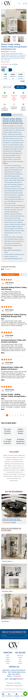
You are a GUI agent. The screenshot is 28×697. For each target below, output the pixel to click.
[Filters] (21, 274)
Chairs (8, 663)
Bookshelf (5, 621)
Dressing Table (7, 591)
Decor (20, 661)
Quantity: (4, 67)
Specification (17, 115)
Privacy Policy (10, 683)
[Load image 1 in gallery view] (7, 39)
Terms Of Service (18, 685)
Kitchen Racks (7, 561)
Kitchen (20, 657)
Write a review (10, 274)
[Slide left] (1, 39)
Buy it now (20, 87)
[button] (2, 3)
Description (6, 115)
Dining (20, 663)
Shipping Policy (9, 685)
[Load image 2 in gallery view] (14, 39)
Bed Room (20, 655)
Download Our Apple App (23, 97)
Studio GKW (11, 689)
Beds (7, 655)
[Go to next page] (24, 415)
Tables (8, 659)
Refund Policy (18, 683)
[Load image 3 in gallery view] (21, 39)
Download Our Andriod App (14, 98)
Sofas (7, 657)
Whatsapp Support (5, 96)
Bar (20, 659)
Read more (7, 59)
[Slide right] (26, 39)
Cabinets (7, 661)
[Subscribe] (25, 635)
